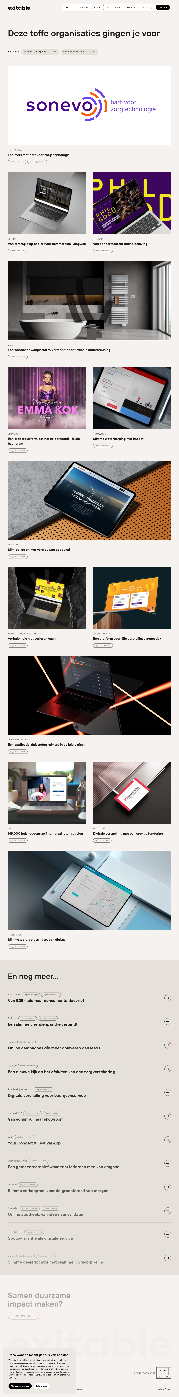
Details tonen (41, 1386)
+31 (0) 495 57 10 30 (103, 1320)
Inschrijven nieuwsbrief (147, 1305)
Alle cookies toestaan (20, 1386)
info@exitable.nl (101, 1316)
